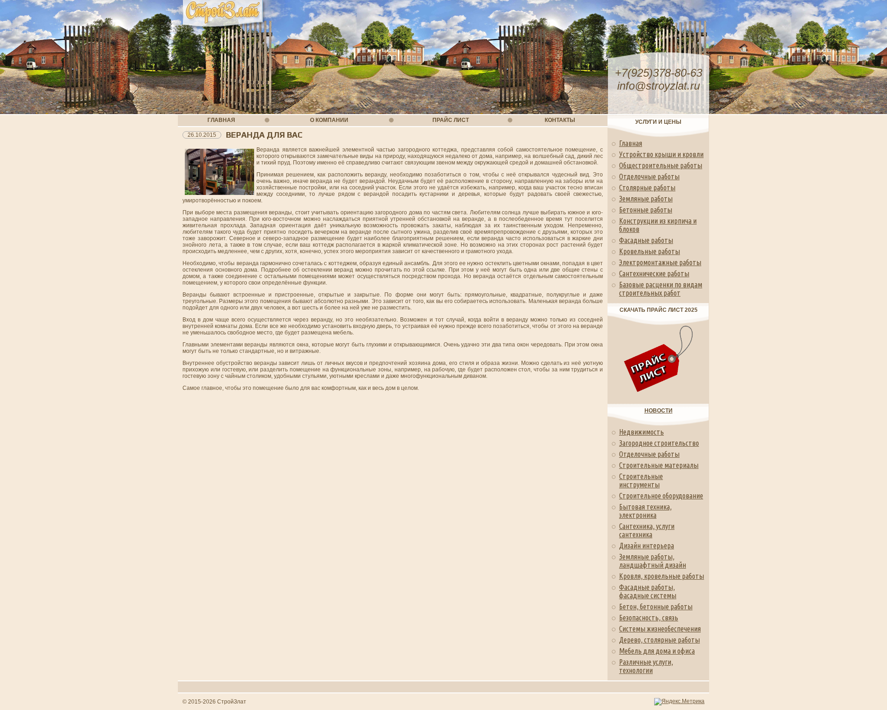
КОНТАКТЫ (560, 120)
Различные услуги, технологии (646, 666)
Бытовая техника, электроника (645, 511)
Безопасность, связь (648, 617)
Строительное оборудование (661, 496)
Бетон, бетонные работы (656, 606)
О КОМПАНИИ (329, 120)
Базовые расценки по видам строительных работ (660, 288)
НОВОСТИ (658, 410)
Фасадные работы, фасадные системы (647, 591)
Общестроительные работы (660, 165)
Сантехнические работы (654, 273)
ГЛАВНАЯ (221, 120)
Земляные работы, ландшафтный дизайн (652, 560)
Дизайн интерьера (646, 545)
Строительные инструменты (641, 480)
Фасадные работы (646, 240)
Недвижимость (641, 432)
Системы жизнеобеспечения (660, 629)
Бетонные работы (645, 210)
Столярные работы (647, 187)
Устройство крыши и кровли (661, 154)
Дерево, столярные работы (659, 640)
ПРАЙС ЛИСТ (450, 120)
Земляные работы (646, 198)
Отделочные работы (649, 176)
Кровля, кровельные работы (661, 576)
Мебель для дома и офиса (657, 651)
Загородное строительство (659, 443)
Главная (630, 143)
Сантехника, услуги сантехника (646, 530)
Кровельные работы (649, 251)
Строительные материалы (659, 465)
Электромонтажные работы (660, 262)
